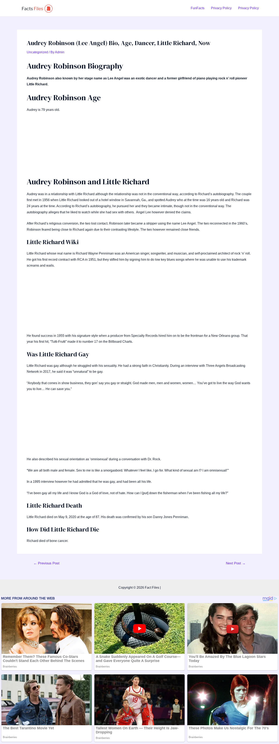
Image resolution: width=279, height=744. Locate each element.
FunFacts (197, 8)
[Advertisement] (139, 146)
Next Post (236, 563)
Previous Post (46, 563)
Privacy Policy (221, 8)
